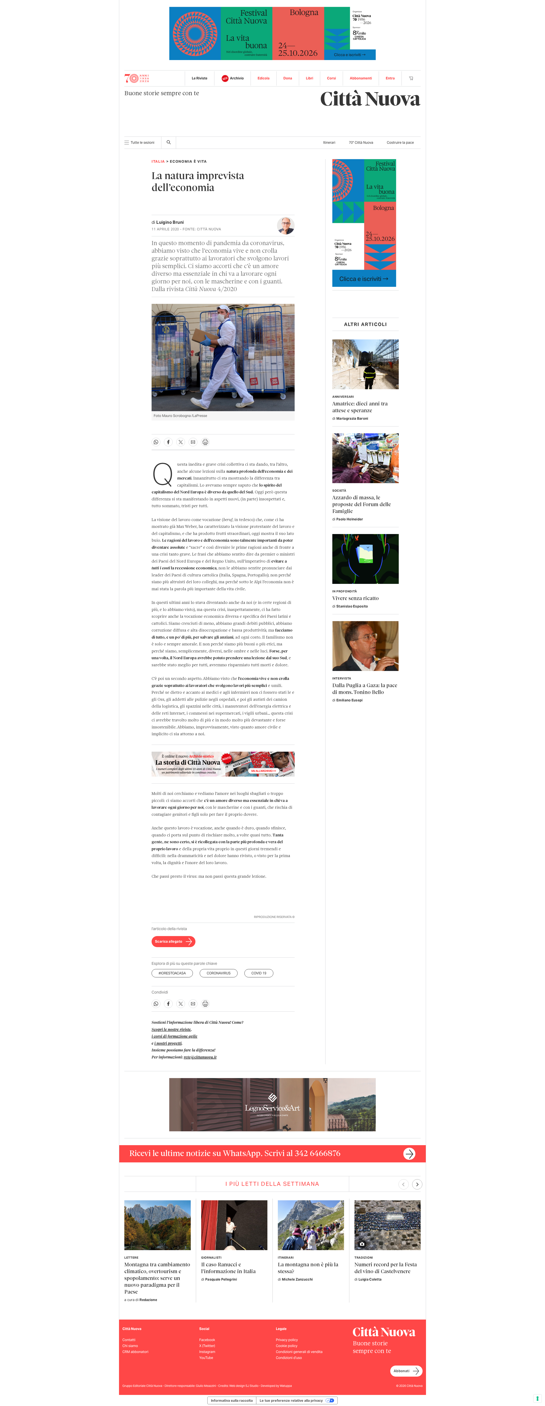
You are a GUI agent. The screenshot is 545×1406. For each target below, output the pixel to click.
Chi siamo (130, 1346)
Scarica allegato (168, 941)
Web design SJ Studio (244, 1386)
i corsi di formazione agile (174, 1036)
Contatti (128, 1340)
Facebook (207, 1340)
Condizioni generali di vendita (299, 1352)
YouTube (206, 1358)
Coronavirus (219, 973)
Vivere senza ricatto (355, 599)
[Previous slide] (404, 1184)
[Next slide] (417, 1184)
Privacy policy (287, 1340)
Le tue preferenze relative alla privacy (291, 1400)
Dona (287, 78)
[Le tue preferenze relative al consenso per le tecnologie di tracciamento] (538, 1399)
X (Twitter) (207, 1346)
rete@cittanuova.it (200, 1057)
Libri (309, 78)
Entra (390, 78)
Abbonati (401, 1371)
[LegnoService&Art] (272, 1104)
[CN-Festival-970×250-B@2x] (272, 33)
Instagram (207, 1352)
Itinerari (329, 142)
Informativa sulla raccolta (232, 1400)
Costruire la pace (400, 142)
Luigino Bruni (170, 222)
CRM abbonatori (135, 1352)
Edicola (264, 78)
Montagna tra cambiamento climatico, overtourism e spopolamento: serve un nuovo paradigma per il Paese (157, 1278)
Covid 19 (258, 973)
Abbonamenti (361, 78)
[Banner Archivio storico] (223, 764)
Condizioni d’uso (289, 1358)
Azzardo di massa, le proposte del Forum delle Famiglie (361, 504)
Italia (158, 161)
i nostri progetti (168, 1043)
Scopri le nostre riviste (171, 1030)
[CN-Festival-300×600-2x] (364, 222)
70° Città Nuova (361, 142)
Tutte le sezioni (142, 142)
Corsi (331, 78)
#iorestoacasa (172, 973)
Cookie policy (286, 1346)
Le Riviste (199, 78)
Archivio (237, 78)
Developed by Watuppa (276, 1386)
